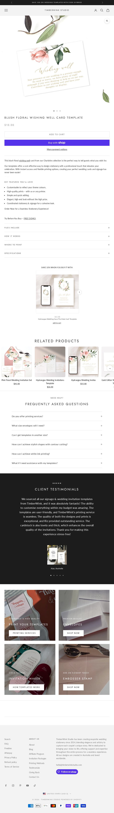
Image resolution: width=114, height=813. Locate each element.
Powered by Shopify (71, 799)
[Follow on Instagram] (13, 785)
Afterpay (8, 753)
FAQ (6, 744)
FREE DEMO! (30, 218)
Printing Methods (36, 763)
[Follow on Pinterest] (20, 785)
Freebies (8, 748)
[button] (110, 368)
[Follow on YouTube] (27, 785)
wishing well (24, 160)
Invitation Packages (37, 758)
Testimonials (34, 768)
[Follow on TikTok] (34, 785)
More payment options (57, 149)
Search (7, 739)
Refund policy (10, 762)
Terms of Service (11, 767)
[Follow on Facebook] (5, 785)
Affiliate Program (36, 754)
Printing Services (24, 633)
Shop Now (73, 633)
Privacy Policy (10, 757)
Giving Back (34, 772)
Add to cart (57, 134)
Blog (31, 749)
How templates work (26, 687)
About (31, 745)
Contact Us (34, 777)
